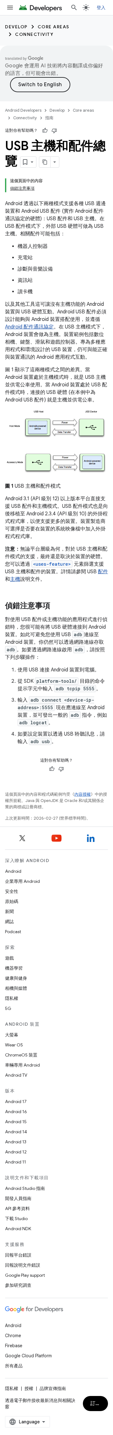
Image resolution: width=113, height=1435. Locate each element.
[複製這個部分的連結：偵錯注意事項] (56, 606)
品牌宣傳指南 (53, 1388)
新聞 (9, 911)
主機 (15, 579)
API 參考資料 (17, 1208)
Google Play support (25, 1275)
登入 (101, 7)
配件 (103, 572)
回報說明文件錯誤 (22, 1265)
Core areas (53, 27)
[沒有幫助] (54, 130)
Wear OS (14, 1045)
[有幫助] (45, 130)
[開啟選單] (10, 7)
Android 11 (15, 1162)
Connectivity (34, 34)
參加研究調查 (18, 1285)
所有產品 (14, 1366)
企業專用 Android (22, 881)
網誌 (9, 921)
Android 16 (16, 1111)
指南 (49, 118)
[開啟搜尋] (74, 7)
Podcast (13, 931)
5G (8, 1008)
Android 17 (16, 1101)
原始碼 (11, 901)
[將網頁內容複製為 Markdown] (45, 162)
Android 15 (16, 1121)
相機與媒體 (16, 988)
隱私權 (11, 998)
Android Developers (23, 110)
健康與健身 (16, 978)
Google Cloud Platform (28, 1356)
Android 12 (16, 1152)
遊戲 (9, 958)
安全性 (11, 891)
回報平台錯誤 (18, 1255)
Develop (16, 27)
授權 (28, 1388)
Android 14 (16, 1132)
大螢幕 (11, 1035)
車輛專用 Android (22, 1065)
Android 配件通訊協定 (29, 327)
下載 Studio (16, 1218)
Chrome (13, 1335)
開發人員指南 (18, 1198)
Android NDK (18, 1228)
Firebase (13, 1345)
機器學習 (14, 968)
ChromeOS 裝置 (21, 1055)
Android (13, 871)
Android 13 (15, 1142)
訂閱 (95, 1403)
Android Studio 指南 (25, 1188)
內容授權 (82, 794)
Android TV (16, 1075)
